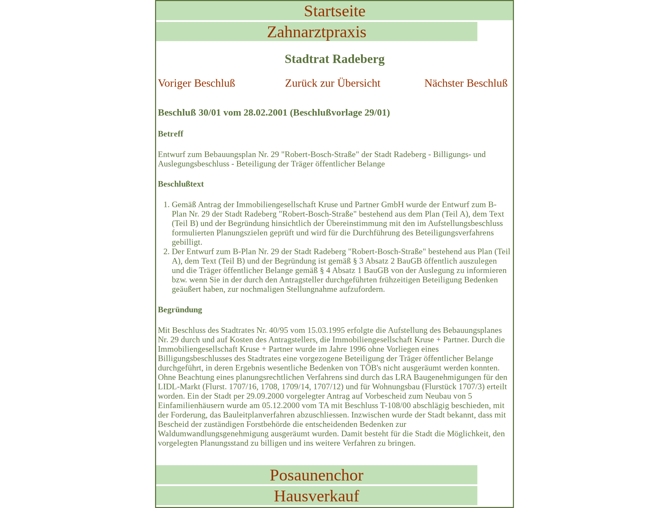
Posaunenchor (316, 475)
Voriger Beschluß (196, 83)
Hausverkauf (316, 495)
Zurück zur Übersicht (332, 83)
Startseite (335, 10)
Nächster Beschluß (466, 83)
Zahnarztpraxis (317, 31)
